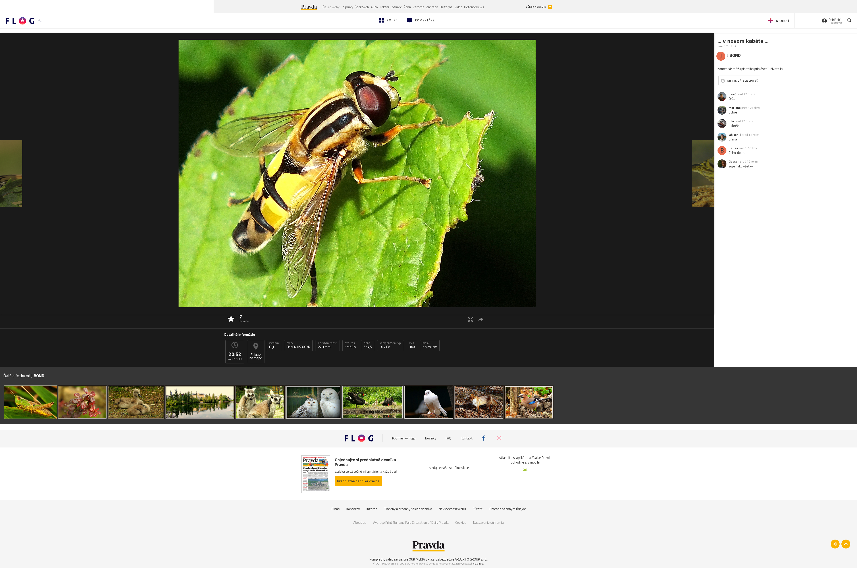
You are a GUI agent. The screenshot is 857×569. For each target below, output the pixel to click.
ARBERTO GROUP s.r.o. (471, 559)
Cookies (460, 522)
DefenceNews (474, 7)
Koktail (384, 7)
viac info (478, 563)
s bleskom (429, 345)
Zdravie (396, 7)
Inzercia (371, 509)
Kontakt (467, 438)
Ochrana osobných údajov (507, 509)
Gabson (734, 161)
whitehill (735, 134)
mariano (735, 107)
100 (412, 345)
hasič (732, 94)
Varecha (418, 7)
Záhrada (432, 7)
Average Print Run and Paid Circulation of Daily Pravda (411, 522)
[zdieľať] (480, 319)
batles (733, 148)
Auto (374, 7)
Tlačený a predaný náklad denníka (408, 509)
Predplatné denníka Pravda (358, 481)
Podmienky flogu (404, 438)
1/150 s (350, 345)
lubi (731, 121)
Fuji (274, 345)
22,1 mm (327, 345)
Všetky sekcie (536, 7)
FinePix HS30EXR (298, 345)
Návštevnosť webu (452, 509)
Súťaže (477, 509)
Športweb (362, 7)
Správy (348, 7)
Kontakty (353, 509)
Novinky (430, 438)
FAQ (448, 438)
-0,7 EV (390, 345)
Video (458, 7)
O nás (335, 509)
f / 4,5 (368, 345)
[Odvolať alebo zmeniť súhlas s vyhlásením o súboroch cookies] (835, 544)
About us (359, 522)
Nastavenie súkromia (488, 522)
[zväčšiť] (470, 319)
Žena (407, 7)
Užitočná (446, 7)
